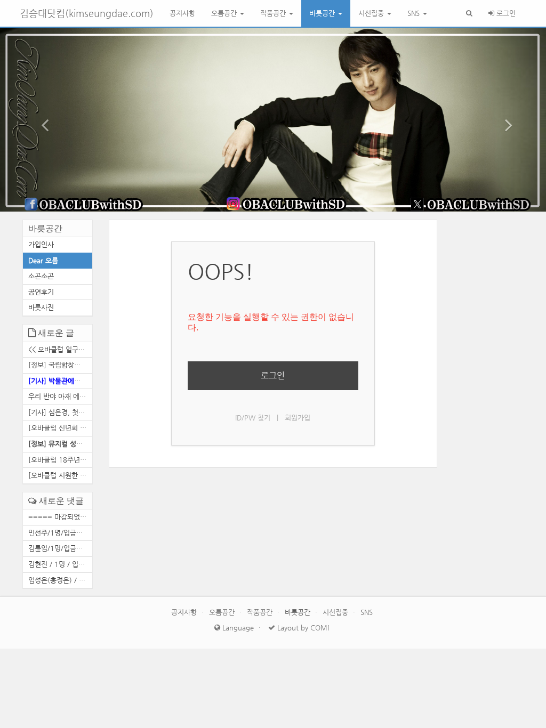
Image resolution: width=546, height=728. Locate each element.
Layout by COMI (302, 628)
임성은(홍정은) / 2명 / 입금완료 (60, 580)
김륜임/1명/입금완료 (58, 548)
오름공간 (225, 13)
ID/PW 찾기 (252, 418)
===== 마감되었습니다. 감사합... (60, 517)
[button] (41, 120)
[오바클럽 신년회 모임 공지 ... (60, 428)
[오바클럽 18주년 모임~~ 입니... (60, 460)
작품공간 (274, 13)
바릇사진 (41, 307)
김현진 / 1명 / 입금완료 (60, 564)
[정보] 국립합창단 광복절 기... (60, 365)
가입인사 (41, 244)
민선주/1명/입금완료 (58, 533)
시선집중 (372, 13)
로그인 (505, 13)
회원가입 (297, 418)
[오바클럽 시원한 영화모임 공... (60, 475)
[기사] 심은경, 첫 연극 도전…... (60, 412)
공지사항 (182, 13)
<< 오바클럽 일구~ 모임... (60, 349)
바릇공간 (323, 13)
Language (237, 628)
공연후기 (41, 292)
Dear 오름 (43, 260)
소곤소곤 (41, 276)
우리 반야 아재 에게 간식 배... (60, 396)
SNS (414, 13)
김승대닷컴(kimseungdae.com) (87, 13)
